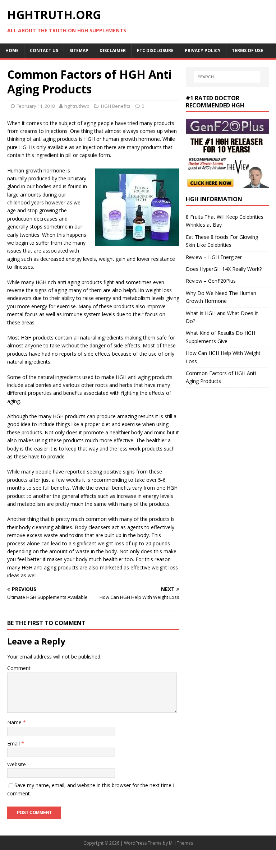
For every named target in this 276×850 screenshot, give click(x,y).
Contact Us (44, 50)
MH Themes (181, 843)
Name (15, 722)
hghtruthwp (76, 106)
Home (12, 50)
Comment (19, 668)
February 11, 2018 (36, 106)
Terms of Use (247, 50)
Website (16, 764)
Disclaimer (113, 50)
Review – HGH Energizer (214, 257)
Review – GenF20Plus (211, 280)
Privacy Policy (203, 50)
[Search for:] (227, 77)
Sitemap (78, 50)
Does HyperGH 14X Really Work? (224, 268)
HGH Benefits (115, 106)
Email (14, 743)
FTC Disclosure (155, 50)
